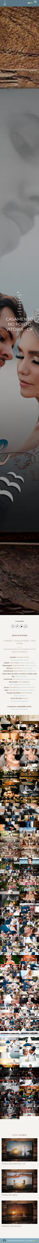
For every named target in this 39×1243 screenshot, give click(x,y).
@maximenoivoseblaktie (19, 701)
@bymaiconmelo (30, 671)
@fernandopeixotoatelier (19, 660)
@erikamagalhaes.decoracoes (19, 685)
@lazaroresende (30, 665)
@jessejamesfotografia (20, 709)
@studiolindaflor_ (21, 676)
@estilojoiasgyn (27, 668)
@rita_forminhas (19, 695)
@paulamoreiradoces (27, 687)
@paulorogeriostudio (27, 663)
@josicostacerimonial (27, 679)
